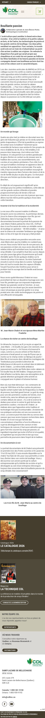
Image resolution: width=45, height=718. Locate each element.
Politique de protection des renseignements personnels (19, 714)
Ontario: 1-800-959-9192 (12, 692)
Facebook (4, 704)
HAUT (43, 709)
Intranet (5, 2)
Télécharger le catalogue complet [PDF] (17, 551)
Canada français (33, 2)
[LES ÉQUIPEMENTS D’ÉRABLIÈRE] (10, 11)
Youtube (11, 704)
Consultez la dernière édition (14, 603)
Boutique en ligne (39, 11)
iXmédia (15, 716)
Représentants (10, 627)
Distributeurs (9, 650)
